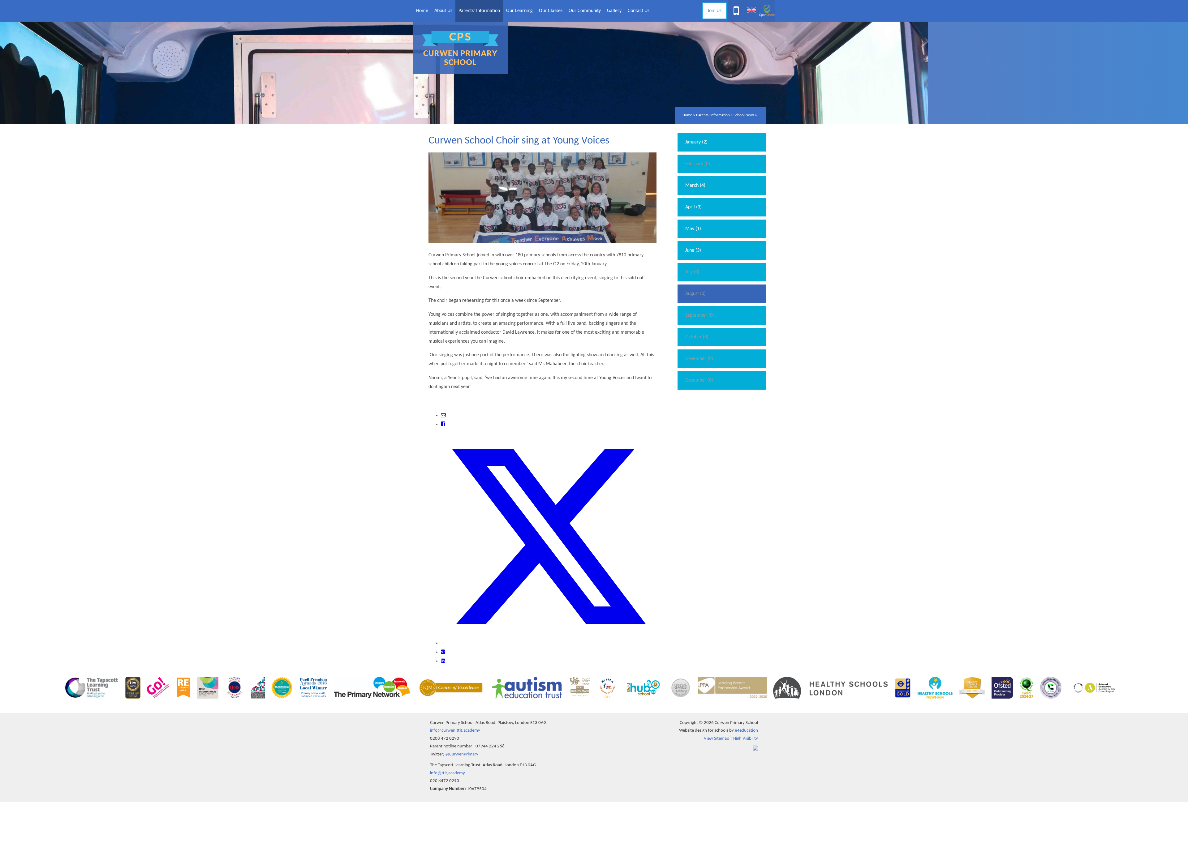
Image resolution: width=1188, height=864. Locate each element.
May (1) (693, 228)
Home (687, 115)
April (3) (693, 207)
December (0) (699, 380)
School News (744, 115)
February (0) (697, 163)
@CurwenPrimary (461, 754)
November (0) (699, 358)
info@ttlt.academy (447, 773)
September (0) (699, 315)
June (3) (693, 250)
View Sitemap (716, 738)
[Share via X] (548, 643)
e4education (746, 730)
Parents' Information (713, 115)
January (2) (696, 142)
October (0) (696, 337)
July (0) (692, 272)
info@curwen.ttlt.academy (455, 730)
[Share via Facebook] (443, 424)
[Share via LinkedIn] (443, 661)
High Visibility (745, 738)
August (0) (695, 293)
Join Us (714, 10)
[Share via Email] (443, 415)
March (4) (695, 185)
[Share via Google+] (443, 652)
